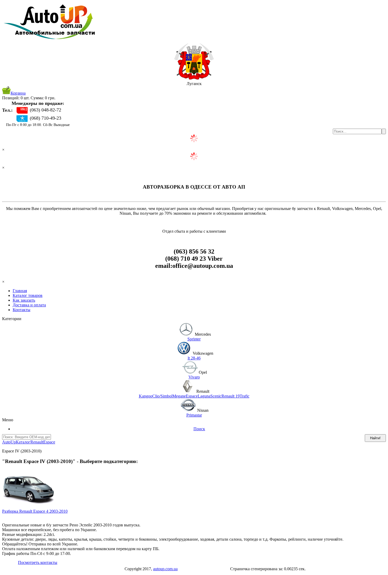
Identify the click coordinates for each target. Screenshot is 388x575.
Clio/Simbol (162, 396)
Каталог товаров (27, 295)
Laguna (204, 396)
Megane (179, 396)
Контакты (21, 309)
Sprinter (194, 339)
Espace (192, 396)
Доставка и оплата (29, 305)
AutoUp (9, 442)
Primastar (194, 415)
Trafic (244, 396)
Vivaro (194, 377)
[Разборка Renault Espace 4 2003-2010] (28, 507)
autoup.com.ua (165, 569)
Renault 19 (230, 396)
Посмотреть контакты (37, 562)
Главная (20, 290)
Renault (36, 442)
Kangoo (145, 396)
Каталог (23, 442)
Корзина (18, 93)
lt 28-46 (194, 358)
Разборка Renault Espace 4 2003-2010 (35, 511)
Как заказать (24, 300)
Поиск (199, 429)
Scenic (215, 396)
